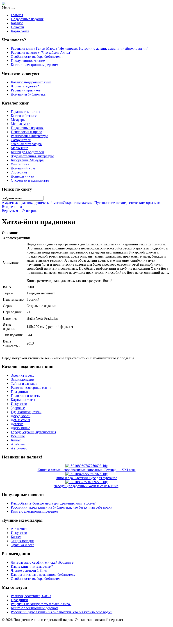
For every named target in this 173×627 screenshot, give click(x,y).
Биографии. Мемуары (27, 160)
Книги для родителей (27, 152)
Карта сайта (20, 31)
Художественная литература (32, 156)
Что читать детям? (25, 86)
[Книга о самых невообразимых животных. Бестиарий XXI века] (86, 466)
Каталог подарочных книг (31, 82)
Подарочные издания (27, 19)
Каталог (17, 23)
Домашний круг (23, 168)
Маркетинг (19, 148)
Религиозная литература (29, 136)
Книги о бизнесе (23, 116)
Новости (17, 27)
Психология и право (26, 132)
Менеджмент (21, 124)
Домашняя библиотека (28, 94)
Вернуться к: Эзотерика (20, 211)
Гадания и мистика (25, 111)
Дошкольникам (22, 176)
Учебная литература (26, 144)
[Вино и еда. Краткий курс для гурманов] (86, 474)
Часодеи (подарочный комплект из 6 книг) (86, 486)
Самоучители (21, 140)
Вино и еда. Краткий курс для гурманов (86, 478)
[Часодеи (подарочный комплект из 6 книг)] (86, 482)
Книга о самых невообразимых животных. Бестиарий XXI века (87, 470)
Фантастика (20, 164)
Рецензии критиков (26, 90)
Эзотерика (19, 172)
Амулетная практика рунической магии (32, 203)
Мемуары (18, 120)
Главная (17, 15)
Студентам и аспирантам (30, 180)
